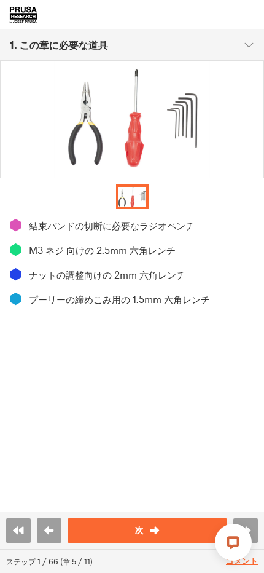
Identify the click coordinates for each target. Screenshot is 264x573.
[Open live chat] (233, 542)
